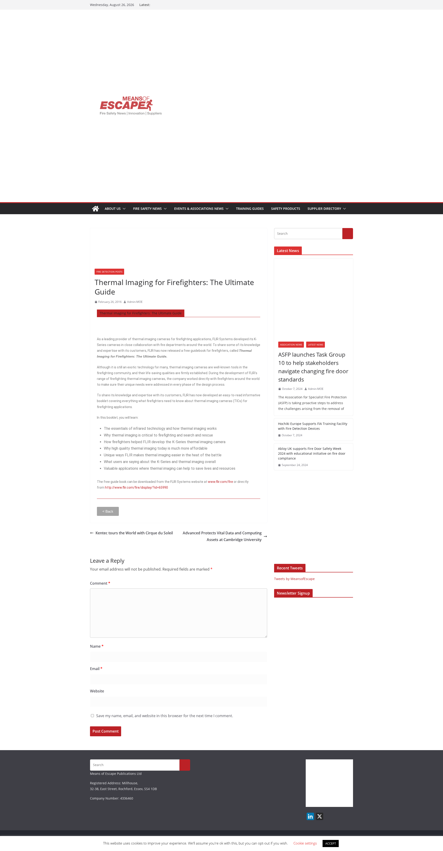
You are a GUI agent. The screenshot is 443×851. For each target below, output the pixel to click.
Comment (100, 583)
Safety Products (285, 208)
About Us (113, 208)
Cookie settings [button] (305, 843)
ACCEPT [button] (330, 843)
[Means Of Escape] (95, 208)
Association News (291, 344)
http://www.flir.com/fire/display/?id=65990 (136, 487)
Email (96, 668)
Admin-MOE (135, 302)
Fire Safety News (147, 208)
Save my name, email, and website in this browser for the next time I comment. (164, 715)
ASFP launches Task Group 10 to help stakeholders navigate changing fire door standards (313, 367)
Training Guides (250, 208)
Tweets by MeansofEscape (294, 579)
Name (97, 646)
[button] (123, 208)
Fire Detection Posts (109, 271)
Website (97, 691)
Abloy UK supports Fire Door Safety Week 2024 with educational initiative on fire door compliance (311, 453)
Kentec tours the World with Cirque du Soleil (134, 532)
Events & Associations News (199, 208)
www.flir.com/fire (220, 482)
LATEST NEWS (315, 344)
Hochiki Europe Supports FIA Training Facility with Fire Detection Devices (312, 426)
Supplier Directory (324, 208)
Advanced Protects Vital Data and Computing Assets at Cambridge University (222, 536)
